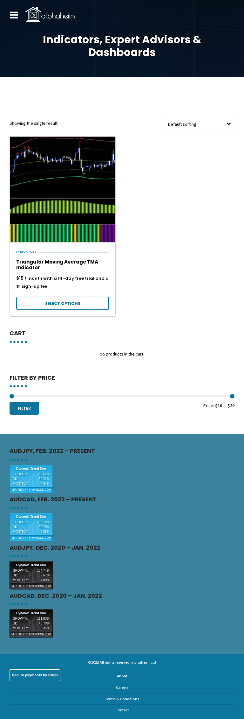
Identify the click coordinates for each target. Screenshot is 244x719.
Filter (24, 408)
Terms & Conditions (122, 698)
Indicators (26, 252)
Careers (122, 687)
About (122, 675)
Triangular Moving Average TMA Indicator (57, 264)
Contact (122, 710)
